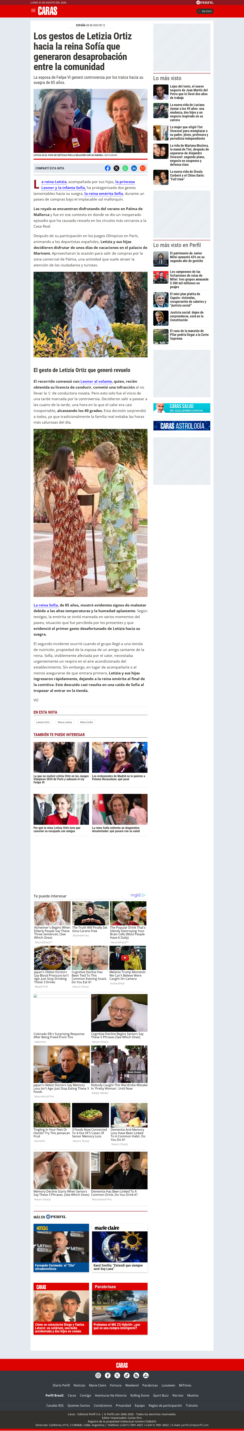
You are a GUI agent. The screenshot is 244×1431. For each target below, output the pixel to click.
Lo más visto (167, 78)
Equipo (140, 1405)
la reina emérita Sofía (103, 193)
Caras (72, 1395)
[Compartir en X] (116, 168)
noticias (61, 1228)
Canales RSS (55, 1405)
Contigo (85, 1395)
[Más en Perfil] (56, 1217)
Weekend (132, 1385)
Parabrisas (150, 1385)
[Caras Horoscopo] (181, 429)
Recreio (178, 1395)
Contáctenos (103, 1405)
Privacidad (123, 1405)
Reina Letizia (65, 722)
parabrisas (120, 1287)
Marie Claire (97, 1385)
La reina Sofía (46, 605)
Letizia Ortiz (43, 722)
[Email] (143, 168)
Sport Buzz (161, 1395)
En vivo (207, 11)
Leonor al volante (95, 381)
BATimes (185, 1385)
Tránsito (192, 1405)
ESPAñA (81, 25)
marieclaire (120, 1228)
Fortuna (115, 1385)
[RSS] (136, 1375)
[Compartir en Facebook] (108, 168)
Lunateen (168, 1385)
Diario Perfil (61, 1385)
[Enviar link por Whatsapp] (125, 168)
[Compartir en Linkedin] (134, 168)
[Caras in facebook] (108, 1375)
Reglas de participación (165, 1405)
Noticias (79, 1385)
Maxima (192, 1395)
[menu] (33, 11)
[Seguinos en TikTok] (127, 1375)
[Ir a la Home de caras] (47, 14)
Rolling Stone (139, 1395)
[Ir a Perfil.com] (205, 3)
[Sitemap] (146, 1375)
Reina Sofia (86, 722)
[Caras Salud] (181, 412)
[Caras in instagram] (98, 1375)
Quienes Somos (78, 1405)
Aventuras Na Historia (111, 1395)
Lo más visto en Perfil (177, 245)
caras (61, 1287)
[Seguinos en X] (117, 1375)
